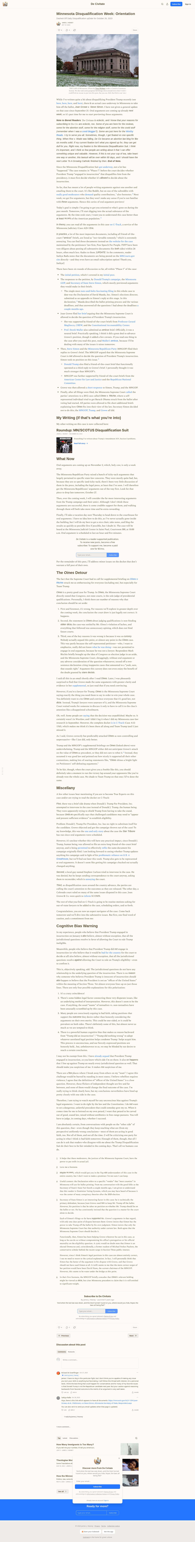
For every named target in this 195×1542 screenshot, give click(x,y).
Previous (65, 1336)
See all (61, 1491)
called (129, 392)
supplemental (79, 685)
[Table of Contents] (2, 771)
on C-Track (115, 224)
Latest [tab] (65, 1438)
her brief (82, 313)
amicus (114, 340)
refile (104, 848)
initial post (108, 275)
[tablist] (66, 1352)
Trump (92, 410)
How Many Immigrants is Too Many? (75, 1444)
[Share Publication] (167, 4)
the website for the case (121, 241)
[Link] (53, 418)
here (58, 103)
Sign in (188, 4)
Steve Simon (73, 349)
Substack (86, 1537)
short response (94, 387)
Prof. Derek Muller (73, 330)
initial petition (72, 275)
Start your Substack (91, 1532)
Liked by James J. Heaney (71, 1375)
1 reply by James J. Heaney (73, 1417)
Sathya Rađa (66, 1397)
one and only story (94, 831)
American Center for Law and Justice (83, 379)
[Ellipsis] (137, 1372)
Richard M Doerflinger (70, 1372)
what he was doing (101, 647)
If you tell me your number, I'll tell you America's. (75, 1447)
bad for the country (111, 952)
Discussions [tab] (74, 1438)
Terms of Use (108, 1492)
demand (89, 194)
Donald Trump (71, 364)
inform (87, 896)
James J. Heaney (67, 22)
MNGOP (83, 410)
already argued (102, 1056)
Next (131, 1336)
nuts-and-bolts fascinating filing (97, 291)
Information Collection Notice (97, 1494)
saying (86, 715)
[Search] (162, 4)
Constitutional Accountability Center (110, 325)
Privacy (97, 1526)
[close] (119, 1458)
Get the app (108, 1532)
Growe (104, 410)
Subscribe (176, 4)
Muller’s (106, 340)
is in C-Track (117, 723)
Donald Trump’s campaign (107, 279)
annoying (90, 879)
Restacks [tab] (71, 1352)
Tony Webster (100, 88)
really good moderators (68, 194)
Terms (103, 1526)
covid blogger (88, 131)
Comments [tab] (62, 1352)
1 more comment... (63, 1427)
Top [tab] (59, 1438)
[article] (97, 1449)
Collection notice (113, 1526)
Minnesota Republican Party (102, 349)
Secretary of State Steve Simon (86, 283)
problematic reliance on (111, 855)
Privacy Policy (114, 1494)
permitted (83, 848)
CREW (79, 325)
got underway (106, 167)
